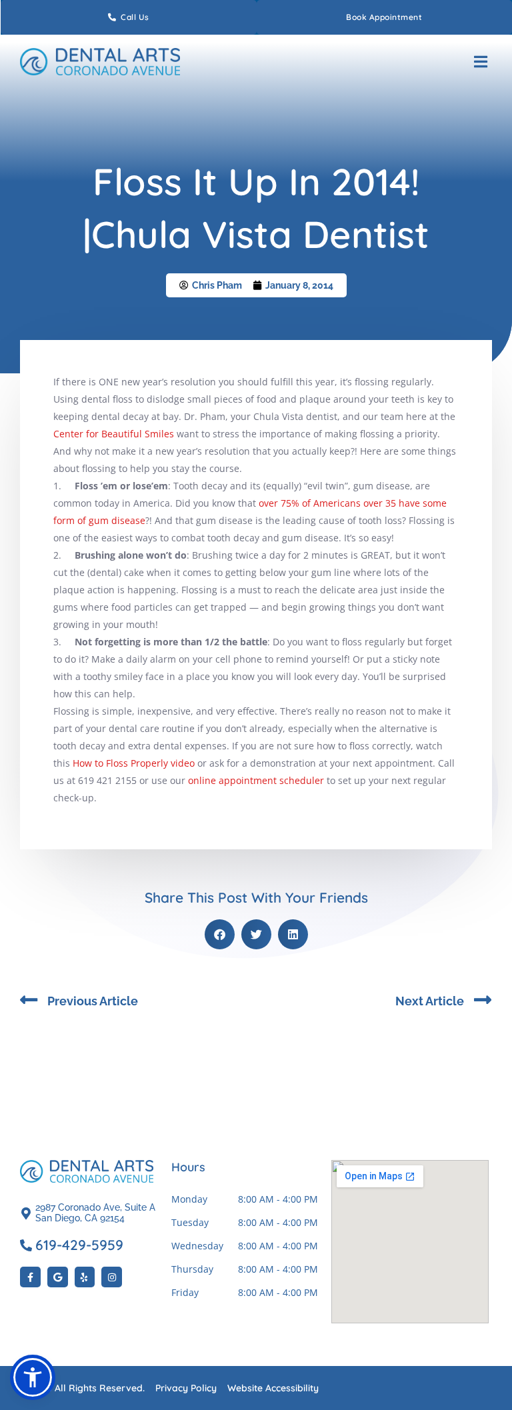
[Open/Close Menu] (480, 61)
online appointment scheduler (256, 780)
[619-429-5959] (26, 1245)
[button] (220, 934)
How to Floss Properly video (134, 763)
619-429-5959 (79, 1244)
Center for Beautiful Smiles (113, 433)
